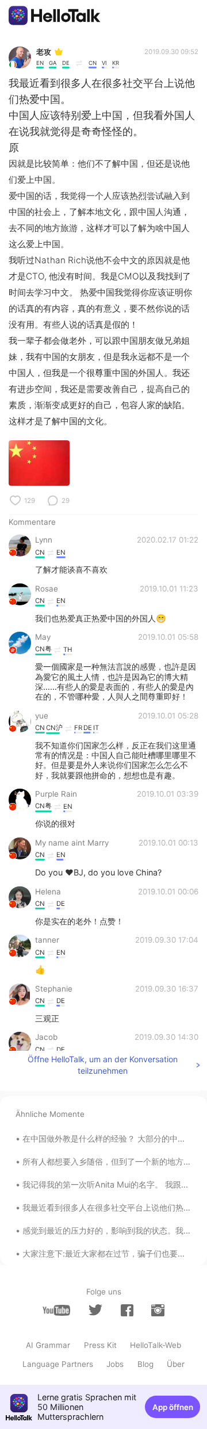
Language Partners (57, 1364)
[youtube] (56, 1310)
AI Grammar (48, 1345)
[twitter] (95, 1310)
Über (176, 1364)
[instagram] (157, 1310)
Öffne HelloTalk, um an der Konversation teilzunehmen (103, 1064)
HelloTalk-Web (155, 1345)
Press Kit (100, 1345)
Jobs (115, 1364)
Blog (145, 1364)
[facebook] (127, 1310)
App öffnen (172, 1407)
